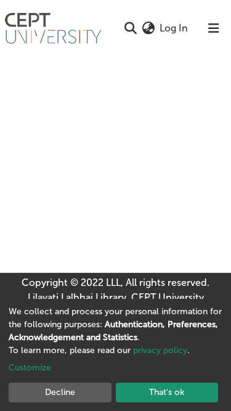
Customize (30, 367)
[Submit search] (130, 28)
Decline (60, 392)
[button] (148, 28)
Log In (174, 28)
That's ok (166, 392)
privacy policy (160, 350)
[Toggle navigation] (214, 28)
